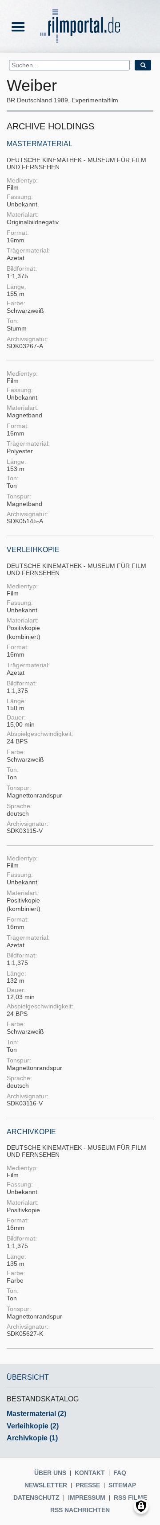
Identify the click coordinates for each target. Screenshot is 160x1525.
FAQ (119, 1472)
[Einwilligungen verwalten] (141, 1506)
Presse (88, 1485)
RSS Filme (130, 1497)
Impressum (86, 1497)
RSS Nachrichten (80, 1509)
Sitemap (122, 1485)
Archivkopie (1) (32, 1438)
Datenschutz (36, 1497)
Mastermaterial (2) (36, 1413)
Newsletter (45, 1485)
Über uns (50, 1472)
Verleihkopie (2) (33, 1426)
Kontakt (90, 1472)
